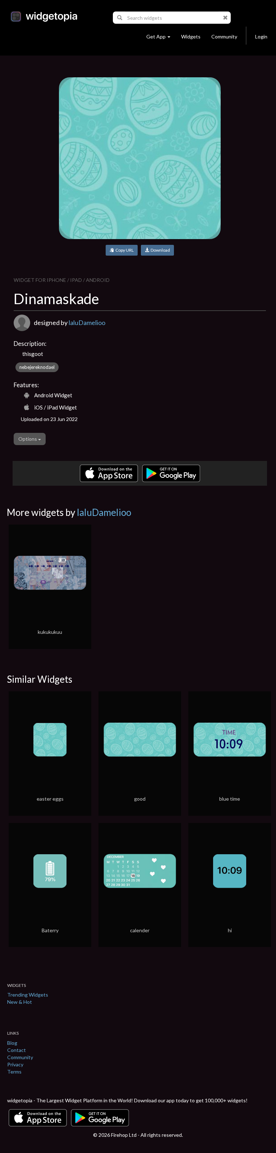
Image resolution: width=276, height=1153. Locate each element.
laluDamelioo (87, 322)
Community (224, 36)
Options (28, 439)
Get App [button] (156, 36)
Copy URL (124, 250)
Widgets (191, 36)
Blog (12, 1043)
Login (261, 36)
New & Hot (19, 1002)
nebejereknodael (37, 367)
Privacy (15, 1064)
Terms (14, 1072)
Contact (16, 1050)
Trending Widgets (27, 995)
